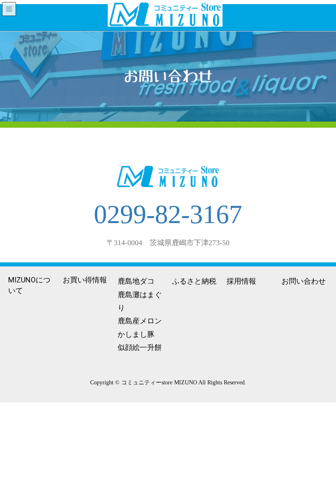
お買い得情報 (85, 279)
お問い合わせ (304, 281)
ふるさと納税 (194, 281)
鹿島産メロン (140, 320)
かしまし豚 (136, 334)
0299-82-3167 (168, 214)
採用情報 (241, 281)
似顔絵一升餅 (140, 347)
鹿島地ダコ (136, 281)
